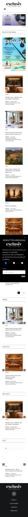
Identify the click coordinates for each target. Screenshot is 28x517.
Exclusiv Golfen (14, 503)
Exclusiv (6, 103)
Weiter (23, 276)
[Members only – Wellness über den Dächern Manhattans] (14, 76)
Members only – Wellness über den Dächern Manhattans (13, 98)
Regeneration (19, 210)
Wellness (7, 94)
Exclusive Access (12, 103)
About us (14, 500)
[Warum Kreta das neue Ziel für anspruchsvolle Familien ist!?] (14, 112)
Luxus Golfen (11, 476)
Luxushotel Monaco (12, 384)
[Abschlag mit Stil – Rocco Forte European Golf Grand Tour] (14, 448)
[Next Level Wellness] (14, 185)
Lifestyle (7, 372)
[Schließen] (25, 237)
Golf (6, 466)
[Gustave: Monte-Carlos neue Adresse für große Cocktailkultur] (14, 219)
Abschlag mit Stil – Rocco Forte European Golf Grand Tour (13, 470)
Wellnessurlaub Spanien (13, 177)
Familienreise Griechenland (10, 138)
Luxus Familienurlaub (9, 140)
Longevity (14, 210)
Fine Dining (11, 382)
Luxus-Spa (18, 103)
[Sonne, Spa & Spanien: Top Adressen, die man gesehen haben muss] (14, 148)
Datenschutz (14, 510)
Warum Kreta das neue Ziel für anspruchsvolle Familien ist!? (13, 133)
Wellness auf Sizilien (9, 211)
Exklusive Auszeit (8, 210)
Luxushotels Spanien (15, 176)
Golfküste (16, 475)
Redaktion (7, 101)
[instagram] (14, 494)
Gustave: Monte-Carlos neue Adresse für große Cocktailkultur (13, 377)
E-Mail (4, 269)
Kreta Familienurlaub (17, 139)
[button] (3, 323)
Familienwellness (8, 139)
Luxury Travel (8, 176)
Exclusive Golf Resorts (9, 475)
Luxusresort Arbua (9, 284)
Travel (6, 129)
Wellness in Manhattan (9, 104)
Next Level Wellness (10, 206)
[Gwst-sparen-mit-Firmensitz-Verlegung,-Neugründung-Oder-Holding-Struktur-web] (14, 15)
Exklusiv (6, 382)
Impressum (14, 507)
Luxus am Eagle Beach (14, 283)
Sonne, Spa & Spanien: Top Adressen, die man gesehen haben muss (12, 170)
